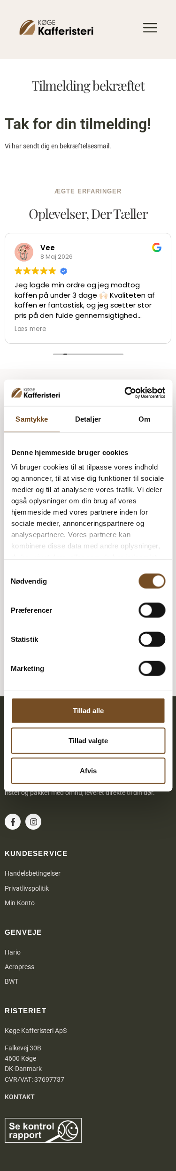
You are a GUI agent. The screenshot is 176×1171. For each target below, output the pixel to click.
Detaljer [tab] (88, 419)
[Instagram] (33, 822)
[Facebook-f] (13, 822)
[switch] (151, 609)
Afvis (88, 770)
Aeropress (19, 967)
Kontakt (20, 1097)
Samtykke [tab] (31, 419)
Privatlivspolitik (27, 888)
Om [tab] (144, 419)
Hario (13, 952)
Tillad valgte (88, 740)
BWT (11, 981)
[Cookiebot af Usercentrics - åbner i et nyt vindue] (125, 393)
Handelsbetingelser (33, 873)
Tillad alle (88, 710)
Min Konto (20, 903)
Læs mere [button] (30, 329)
